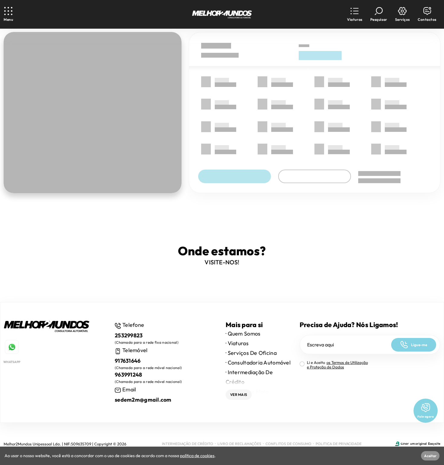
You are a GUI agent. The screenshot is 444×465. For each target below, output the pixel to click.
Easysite (434, 443)
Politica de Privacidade (339, 443)
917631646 (128, 360)
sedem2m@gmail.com (143, 399)
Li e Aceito (337, 364)
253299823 (129, 335)
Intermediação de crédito (187, 443)
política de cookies (197, 455)
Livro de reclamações (239, 443)
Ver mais (238, 394)
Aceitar (430, 456)
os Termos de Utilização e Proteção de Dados (337, 364)
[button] (355, 14)
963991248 (128, 374)
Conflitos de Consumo (288, 443)
